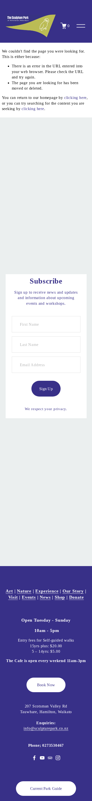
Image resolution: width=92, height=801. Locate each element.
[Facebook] (34, 757)
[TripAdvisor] (50, 757)
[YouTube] (42, 757)
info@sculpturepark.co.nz (46, 728)
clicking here (75, 97)
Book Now (46, 685)
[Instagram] (57, 757)
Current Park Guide (46, 788)
